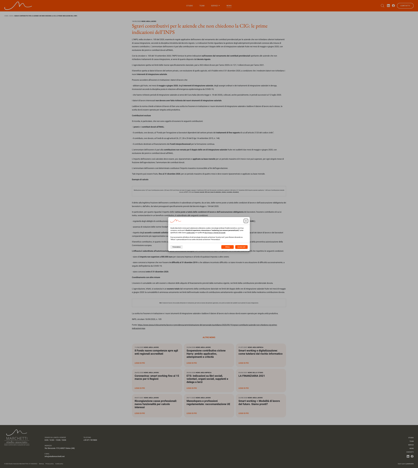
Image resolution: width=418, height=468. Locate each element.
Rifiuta (227, 247)
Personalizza (177, 247)
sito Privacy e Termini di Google (215, 233)
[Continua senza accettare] (246, 221)
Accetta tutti (241, 247)
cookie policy (190, 233)
